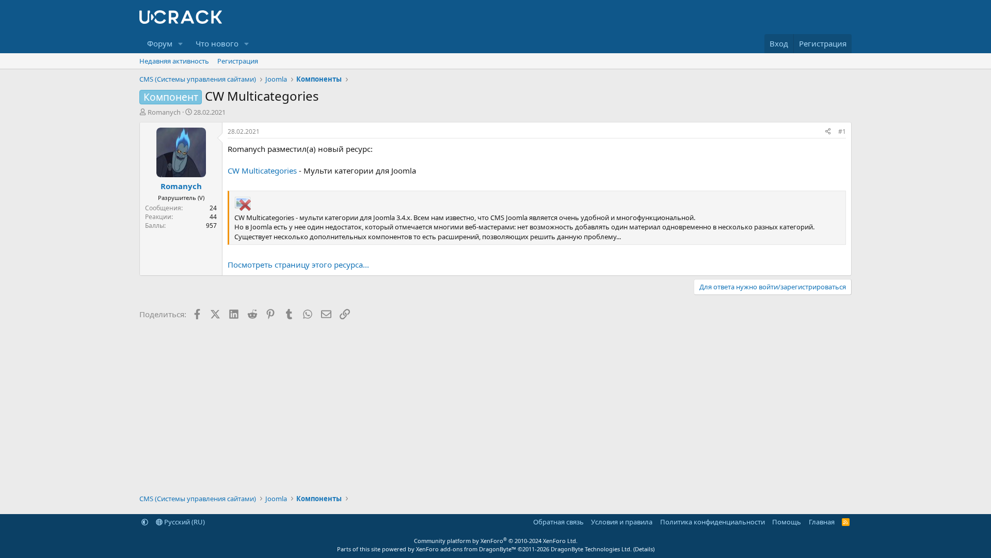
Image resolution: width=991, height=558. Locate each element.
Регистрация (237, 61)
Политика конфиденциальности (712, 521)
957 (211, 225)
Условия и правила (621, 521)
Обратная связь (558, 521)
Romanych (164, 112)
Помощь (786, 521)
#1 (842, 131)
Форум (159, 43)
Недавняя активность (174, 61)
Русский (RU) (184, 521)
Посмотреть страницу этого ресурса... (298, 264)
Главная (822, 521)
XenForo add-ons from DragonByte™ (466, 549)
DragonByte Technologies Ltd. (591, 549)
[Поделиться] (828, 132)
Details (644, 549)
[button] (180, 43)
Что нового (217, 43)
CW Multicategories (262, 170)
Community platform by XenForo (496, 541)
